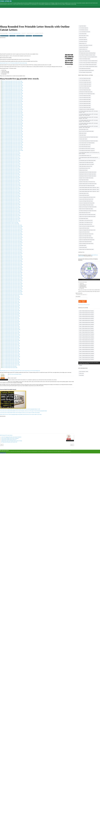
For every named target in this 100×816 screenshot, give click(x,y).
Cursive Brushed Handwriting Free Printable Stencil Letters (88, 140)
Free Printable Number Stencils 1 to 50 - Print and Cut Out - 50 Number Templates (89, 153)
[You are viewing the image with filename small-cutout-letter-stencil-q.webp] (12, 269)
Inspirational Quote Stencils (83, 47)
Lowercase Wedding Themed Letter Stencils (86, 204)
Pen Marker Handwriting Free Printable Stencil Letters (87, 210)
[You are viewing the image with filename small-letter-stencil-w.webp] (10, 356)
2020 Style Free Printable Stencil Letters (85, 91)
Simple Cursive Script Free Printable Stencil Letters (87, 216)
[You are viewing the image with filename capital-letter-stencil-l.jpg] (10, 181)
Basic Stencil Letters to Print (83, 129)
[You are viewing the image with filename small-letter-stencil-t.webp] (10, 348)
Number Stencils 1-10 (82, 43)
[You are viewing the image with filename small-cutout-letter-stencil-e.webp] (12, 237)
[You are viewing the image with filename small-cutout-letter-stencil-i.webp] (11, 248)
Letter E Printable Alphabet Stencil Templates (86, 318)
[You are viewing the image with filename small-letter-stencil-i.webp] (10, 318)
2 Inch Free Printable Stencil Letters (85, 89)
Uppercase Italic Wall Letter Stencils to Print (86, 233)
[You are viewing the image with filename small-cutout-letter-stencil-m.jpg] (11, 257)
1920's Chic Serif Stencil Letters (84, 87)
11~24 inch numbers (40, 4)
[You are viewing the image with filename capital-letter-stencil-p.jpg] (10, 192)
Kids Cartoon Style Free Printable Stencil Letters (87, 185)
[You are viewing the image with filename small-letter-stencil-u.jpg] (10, 349)
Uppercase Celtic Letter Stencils (84, 231)
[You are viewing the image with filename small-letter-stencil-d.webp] (10, 305)
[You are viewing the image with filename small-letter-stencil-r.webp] (10, 343)
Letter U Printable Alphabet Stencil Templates (86, 349)
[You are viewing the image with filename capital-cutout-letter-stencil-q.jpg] (11, 124)
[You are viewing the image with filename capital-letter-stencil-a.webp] (10, 152)
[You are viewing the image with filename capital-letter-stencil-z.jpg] (10, 219)
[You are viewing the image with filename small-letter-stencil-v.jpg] (10, 352)
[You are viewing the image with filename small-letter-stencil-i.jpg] (10, 317)
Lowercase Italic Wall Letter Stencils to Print (86, 199)
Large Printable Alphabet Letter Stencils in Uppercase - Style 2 (89, 189)
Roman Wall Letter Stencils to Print (84, 212)
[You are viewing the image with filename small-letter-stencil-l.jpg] (10, 325)
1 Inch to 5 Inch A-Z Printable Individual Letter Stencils (87, 64)
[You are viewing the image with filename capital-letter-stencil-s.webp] (10, 201)
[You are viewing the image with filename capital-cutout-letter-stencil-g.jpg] (11, 97)
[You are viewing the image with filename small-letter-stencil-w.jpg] (10, 355)
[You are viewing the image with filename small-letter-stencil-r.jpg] (10, 341)
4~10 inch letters (26, 4)
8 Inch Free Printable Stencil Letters (85, 105)
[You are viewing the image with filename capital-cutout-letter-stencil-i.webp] (12, 104)
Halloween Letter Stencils (83, 170)
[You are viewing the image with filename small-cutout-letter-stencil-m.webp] (12, 258)
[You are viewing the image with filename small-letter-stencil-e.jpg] (10, 306)
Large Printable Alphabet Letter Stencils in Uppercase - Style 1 (89, 187)
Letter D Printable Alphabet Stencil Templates (86, 316)
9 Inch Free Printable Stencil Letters (85, 107)
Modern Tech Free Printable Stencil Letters (86, 208)
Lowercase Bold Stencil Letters (84, 195)
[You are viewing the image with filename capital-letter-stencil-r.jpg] (10, 197)
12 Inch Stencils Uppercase (83, 27)
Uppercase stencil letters (4, 35)
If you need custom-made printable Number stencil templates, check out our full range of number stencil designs (20, 412)
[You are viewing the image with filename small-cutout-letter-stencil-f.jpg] (11, 238)
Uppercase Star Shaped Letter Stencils (85, 241)
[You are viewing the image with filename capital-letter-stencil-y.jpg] (10, 216)
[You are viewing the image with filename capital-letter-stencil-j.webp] (10, 177)
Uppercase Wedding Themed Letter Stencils (86, 243)
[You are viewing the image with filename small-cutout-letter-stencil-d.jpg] (11, 233)
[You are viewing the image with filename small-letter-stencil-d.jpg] (10, 303)
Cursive (17, 4)
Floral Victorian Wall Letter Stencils (84, 146)
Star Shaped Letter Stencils (83, 218)
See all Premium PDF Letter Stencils (84, 304)
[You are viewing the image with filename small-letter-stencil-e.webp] (10, 307)
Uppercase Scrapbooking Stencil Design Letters (86, 239)
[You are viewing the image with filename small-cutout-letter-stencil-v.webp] (11, 283)
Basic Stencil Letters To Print (83, 35)
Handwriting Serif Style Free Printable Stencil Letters (87, 175)
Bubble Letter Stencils (82, 37)
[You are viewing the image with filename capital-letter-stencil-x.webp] (10, 215)
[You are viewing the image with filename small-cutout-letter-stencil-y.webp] (11, 291)
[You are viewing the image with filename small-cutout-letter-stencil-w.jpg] (11, 284)
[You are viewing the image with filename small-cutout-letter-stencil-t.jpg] (11, 276)
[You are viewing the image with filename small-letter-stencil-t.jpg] (10, 347)
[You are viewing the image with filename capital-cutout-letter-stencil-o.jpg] (11, 119)
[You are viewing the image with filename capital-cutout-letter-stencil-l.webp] (12, 112)
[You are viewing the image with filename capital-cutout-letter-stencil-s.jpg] (11, 129)
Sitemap (80, 365)
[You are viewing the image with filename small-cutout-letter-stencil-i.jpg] (11, 246)
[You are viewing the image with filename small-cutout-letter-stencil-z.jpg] (11, 292)
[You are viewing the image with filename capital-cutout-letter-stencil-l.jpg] (11, 110)
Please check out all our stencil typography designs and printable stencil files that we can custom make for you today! (21, 414)
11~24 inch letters (33, 4)
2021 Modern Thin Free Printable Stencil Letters (87, 93)
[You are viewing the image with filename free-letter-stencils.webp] (10, 223)
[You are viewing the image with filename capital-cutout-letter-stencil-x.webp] (12, 144)
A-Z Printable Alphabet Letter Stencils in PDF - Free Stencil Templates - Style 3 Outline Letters (88, 127)
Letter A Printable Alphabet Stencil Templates (86, 310)
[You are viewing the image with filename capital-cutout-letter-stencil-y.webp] (12, 147)
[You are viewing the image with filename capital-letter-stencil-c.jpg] (10, 157)
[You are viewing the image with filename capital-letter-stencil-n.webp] (10, 188)
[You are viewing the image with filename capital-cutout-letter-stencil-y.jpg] (11, 146)
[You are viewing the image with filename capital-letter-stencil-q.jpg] (10, 195)
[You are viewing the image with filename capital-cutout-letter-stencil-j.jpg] (11, 105)
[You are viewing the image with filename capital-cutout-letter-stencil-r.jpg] (11, 127)
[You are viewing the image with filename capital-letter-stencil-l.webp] (10, 182)
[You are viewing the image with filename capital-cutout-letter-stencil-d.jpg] (11, 89)
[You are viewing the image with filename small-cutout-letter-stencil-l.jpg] (11, 254)
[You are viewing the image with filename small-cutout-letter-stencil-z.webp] (12, 294)
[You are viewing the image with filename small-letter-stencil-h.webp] (10, 315)
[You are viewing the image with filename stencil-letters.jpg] (8, 366)
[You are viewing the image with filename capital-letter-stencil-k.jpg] (10, 178)
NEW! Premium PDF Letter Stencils (6, 435)
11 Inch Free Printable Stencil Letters (85, 84)
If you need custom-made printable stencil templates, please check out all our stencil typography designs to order (20, 409)
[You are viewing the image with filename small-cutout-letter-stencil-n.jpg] (11, 260)
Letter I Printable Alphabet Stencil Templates (86, 326)
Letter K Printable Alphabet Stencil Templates (86, 330)
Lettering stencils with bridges (37, 35)
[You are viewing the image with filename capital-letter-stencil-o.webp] (10, 190)
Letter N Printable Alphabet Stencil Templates (86, 335)
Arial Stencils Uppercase (83, 39)
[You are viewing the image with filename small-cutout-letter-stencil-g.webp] (12, 242)
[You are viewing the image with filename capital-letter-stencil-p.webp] (10, 193)
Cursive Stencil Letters (82, 33)
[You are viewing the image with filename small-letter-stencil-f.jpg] (10, 309)
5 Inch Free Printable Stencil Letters (85, 99)
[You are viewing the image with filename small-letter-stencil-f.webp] (10, 310)
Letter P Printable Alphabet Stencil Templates (86, 339)
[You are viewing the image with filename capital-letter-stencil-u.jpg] (10, 205)
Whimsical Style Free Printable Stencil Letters (86, 249)
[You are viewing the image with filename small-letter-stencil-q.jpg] (10, 338)
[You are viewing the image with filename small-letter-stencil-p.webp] (10, 337)
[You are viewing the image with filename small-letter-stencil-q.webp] (10, 340)
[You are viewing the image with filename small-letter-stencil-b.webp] (10, 299)
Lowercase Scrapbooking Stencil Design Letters (86, 202)
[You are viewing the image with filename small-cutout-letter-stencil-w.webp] (12, 286)
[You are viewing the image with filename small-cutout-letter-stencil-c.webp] (11, 231)
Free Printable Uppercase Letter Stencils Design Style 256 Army (88, 158)
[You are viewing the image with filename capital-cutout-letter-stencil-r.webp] (12, 128)
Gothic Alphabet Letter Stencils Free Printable (86, 164)
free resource (10, 2)
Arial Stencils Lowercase (83, 41)
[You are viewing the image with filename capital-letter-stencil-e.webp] (10, 163)
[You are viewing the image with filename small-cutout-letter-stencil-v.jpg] (11, 281)
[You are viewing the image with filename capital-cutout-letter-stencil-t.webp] (12, 133)
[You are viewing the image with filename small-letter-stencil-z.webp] (10, 364)
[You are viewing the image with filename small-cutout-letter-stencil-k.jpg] (11, 252)
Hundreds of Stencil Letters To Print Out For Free (87, 181)
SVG (22, 4)
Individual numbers (54, 4)
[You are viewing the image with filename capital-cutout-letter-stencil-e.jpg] (11, 91)
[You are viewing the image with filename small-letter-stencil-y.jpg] (10, 360)
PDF (20, 4)
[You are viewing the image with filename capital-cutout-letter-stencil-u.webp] (12, 136)
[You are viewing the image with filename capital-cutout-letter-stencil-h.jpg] (11, 100)
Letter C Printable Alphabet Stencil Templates (86, 314)
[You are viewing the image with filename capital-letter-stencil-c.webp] (10, 158)
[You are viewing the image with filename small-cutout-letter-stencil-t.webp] (11, 277)
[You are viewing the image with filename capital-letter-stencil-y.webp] (10, 218)
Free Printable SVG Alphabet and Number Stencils (87, 54)
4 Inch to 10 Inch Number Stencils (84, 58)
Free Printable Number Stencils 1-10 (85, 155)
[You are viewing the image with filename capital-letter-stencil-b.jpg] (10, 154)
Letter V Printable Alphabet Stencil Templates (86, 351)
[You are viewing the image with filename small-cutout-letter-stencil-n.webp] (12, 261)
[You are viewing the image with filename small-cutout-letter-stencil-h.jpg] (11, 243)
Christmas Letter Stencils (83, 138)
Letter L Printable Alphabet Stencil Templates (86, 332)
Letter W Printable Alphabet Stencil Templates (86, 353)
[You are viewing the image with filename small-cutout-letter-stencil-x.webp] (12, 288)
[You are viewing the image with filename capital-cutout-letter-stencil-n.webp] (12, 117)
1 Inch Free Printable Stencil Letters (85, 78)
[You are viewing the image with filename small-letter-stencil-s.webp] (10, 345)
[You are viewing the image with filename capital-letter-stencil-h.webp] (10, 171)
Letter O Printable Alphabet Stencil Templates (86, 337)
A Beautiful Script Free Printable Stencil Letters (86, 109)
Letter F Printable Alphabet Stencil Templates (86, 320)
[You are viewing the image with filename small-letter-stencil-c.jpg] (10, 300)
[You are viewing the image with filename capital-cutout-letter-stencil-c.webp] (12, 87)
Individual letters (48, 4)
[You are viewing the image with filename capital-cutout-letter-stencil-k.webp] (12, 109)
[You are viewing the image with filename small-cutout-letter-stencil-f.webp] (11, 239)
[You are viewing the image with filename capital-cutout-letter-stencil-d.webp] (12, 90)
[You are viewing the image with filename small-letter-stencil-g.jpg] (10, 311)
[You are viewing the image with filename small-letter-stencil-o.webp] (10, 334)
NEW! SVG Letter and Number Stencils (14, 374)
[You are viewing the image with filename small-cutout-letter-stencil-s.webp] (11, 275)
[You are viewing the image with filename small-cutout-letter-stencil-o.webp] (12, 264)
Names (63, 4)
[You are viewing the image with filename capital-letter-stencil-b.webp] (10, 155)
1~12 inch (13, 4)
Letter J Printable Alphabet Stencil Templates (86, 328)
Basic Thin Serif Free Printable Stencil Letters (86, 131)
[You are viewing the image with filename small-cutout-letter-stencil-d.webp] (12, 234)
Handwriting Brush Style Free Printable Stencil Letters (87, 172)
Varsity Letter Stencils (82, 245)
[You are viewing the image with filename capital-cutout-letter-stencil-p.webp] (12, 123)
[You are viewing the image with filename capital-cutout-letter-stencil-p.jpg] (11, 121)
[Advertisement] (31, 15)
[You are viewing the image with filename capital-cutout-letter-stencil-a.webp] (12, 82)
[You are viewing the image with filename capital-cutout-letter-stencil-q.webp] (12, 125)
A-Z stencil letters (12, 35)
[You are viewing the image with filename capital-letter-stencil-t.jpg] (10, 203)
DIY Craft (60, 4)
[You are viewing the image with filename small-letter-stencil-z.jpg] (10, 363)
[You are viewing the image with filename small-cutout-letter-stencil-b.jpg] (11, 227)
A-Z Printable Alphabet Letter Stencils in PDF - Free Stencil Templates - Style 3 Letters (88, 124)
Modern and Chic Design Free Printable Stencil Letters (87, 206)
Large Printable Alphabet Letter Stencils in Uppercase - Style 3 (89, 191)
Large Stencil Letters (82, 25)
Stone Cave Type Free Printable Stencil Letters (86, 226)
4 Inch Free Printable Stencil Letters (85, 97)
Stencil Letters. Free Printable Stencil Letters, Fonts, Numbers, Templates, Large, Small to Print (89, 363)
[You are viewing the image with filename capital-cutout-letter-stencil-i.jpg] (11, 102)
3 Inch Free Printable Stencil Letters (85, 95)
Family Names (68, 4)
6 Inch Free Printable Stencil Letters (85, 101)
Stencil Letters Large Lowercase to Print (85, 224)
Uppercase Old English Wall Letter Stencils (86, 237)
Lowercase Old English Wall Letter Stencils (86, 201)
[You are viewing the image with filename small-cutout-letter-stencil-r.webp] (11, 272)
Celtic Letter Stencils (82, 135)
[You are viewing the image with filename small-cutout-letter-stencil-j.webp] (11, 250)
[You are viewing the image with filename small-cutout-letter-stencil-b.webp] (12, 228)
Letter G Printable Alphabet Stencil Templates (86, 322)
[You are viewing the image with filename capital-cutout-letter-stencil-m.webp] (12, 114)
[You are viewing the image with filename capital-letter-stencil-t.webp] (10, 204)
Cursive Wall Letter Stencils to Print (84, 144)
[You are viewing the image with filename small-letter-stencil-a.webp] (10, 296)
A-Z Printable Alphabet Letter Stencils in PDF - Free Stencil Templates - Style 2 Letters (88, 118)
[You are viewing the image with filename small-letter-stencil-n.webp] (10, 332)
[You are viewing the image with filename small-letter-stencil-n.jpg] (10, 330)
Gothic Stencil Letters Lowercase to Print (85, 166)
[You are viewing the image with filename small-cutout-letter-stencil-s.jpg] (11, 273)
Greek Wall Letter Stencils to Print (84, 168)
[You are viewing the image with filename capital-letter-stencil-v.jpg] (10, 208)
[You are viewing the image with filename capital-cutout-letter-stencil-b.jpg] (11, 83)
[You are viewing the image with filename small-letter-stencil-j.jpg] (10, 319)
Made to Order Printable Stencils (84, 51)
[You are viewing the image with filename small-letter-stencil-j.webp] (10, 321)
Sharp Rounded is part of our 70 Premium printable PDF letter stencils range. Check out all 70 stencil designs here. (20, 370)
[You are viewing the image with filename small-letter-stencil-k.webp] (10, 324)
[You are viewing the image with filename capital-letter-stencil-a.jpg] (10, 151)
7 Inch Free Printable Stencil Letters (85, 103)
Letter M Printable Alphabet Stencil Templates (86, 334)
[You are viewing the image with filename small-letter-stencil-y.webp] (10, 362)
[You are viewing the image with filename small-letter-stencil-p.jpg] (10, 336)
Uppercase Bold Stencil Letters (84, 228)
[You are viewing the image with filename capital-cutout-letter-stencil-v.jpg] (11, 138)
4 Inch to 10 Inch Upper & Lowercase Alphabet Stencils (88, 56)
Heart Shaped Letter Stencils (83, 179)
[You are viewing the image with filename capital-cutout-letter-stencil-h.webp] (12, 101)
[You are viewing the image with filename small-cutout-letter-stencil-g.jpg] (11, 241)
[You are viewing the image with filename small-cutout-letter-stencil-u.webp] (12, 280)
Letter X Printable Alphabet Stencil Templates (86, 355)
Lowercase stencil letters (20, 35)
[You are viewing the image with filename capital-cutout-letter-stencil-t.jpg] (11, 132)
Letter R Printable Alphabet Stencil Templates (86, 343)
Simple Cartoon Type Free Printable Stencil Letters (87, 214)
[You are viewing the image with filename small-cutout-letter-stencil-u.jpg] (11, 279)
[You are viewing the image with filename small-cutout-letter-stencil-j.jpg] (11, 249)
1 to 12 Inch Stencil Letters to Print (84, 80)
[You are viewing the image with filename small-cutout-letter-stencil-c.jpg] (11, 230)
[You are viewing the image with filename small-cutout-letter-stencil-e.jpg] (11, 235)
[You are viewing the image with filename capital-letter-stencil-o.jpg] (10, 189)
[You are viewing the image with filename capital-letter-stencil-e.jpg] (10, 162)
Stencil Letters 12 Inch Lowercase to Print (85, 220)
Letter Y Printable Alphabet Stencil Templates (86, 357)
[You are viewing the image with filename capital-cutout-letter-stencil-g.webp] (12, 98)
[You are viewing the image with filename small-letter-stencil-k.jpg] (10, 322)
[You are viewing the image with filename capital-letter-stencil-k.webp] (10, 180)
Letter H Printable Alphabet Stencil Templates (86, 324)
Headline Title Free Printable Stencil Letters (86, 177)
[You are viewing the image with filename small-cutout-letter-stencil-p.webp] (12, 267)
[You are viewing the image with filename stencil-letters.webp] (9, 367)
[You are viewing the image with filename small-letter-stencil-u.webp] (10, 351)
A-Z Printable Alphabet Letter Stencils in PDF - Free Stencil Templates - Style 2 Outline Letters (88, 121)
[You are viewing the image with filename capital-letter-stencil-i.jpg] (10, 173)
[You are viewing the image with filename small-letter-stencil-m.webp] (10, 329)
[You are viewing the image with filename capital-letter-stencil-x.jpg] (10, 214)
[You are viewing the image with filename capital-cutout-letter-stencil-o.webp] (12, 120)
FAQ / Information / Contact (83, 371)
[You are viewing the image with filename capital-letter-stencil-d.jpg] (10, 159)
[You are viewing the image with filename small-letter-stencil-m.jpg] (10, 328)
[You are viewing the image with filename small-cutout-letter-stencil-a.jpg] (11, 224)
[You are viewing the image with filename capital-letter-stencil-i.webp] (10, 174)
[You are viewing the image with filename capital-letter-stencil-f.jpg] (10, 165)
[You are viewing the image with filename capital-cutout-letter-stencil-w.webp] (12, 142)
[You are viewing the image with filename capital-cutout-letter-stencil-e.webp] (12, 93)
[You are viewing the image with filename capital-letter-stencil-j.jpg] (10, 176)
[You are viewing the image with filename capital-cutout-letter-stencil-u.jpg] (11, 135)
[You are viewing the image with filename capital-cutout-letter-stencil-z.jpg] (11, 148)
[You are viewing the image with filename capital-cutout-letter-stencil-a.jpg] (11, 81)
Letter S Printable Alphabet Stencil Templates (86, 345)
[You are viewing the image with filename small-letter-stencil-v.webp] (10, 353)
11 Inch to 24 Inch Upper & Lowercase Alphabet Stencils (88, 60)
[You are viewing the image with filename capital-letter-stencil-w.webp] (10, 212)
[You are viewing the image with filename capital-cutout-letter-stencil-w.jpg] (11, 140)
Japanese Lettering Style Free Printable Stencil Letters (87, 183)
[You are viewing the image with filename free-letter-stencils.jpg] (9, 222)
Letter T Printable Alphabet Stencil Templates (86, 347)
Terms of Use (81, 373)
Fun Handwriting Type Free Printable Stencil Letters (87, 160)
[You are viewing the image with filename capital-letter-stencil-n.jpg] (10, 186)
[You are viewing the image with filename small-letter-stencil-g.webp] (10, 313)
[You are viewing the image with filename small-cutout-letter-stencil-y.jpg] (11, 290)
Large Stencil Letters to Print (83, 193)
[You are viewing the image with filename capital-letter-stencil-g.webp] (10, 169)
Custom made (73, 4)
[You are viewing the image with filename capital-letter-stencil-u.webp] (10, 207)
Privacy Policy (81, 375)
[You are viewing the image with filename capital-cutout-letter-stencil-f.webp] (12, 95)
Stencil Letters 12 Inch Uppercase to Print (85, 222)
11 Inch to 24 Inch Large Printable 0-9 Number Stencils (88, 62)
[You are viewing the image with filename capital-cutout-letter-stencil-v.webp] (12, 139)
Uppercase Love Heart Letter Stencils (85, 235)
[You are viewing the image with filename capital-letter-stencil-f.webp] (10, 166)
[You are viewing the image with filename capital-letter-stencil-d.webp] (10, 161)
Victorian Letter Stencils (83, 247)
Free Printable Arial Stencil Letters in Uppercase (86, 150)
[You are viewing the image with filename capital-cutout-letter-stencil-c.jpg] (11, 86)
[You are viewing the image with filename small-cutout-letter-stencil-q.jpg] (11, 268)
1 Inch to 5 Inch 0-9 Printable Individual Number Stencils (88, 66)
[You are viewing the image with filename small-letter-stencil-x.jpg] (10, 357)
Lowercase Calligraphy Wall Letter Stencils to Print (87, 197)
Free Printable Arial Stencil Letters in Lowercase (86, 148)
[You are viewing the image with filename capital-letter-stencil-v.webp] (10, 209)
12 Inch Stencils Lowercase (83, 29)
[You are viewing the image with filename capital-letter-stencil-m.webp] (11, 185)
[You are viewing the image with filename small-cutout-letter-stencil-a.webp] (12, 226)
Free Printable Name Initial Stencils (84, 68)
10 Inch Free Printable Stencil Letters (85, 82)
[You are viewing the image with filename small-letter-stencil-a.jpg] (10, 295)
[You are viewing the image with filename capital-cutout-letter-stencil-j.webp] (12, 106)
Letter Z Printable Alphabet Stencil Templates (86, 359)
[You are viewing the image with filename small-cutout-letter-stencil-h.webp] (12, 245)
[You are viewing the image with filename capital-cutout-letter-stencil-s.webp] (12, 131)
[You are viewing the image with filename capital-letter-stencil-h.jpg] (10, 170)
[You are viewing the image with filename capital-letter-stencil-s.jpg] (10, 200)
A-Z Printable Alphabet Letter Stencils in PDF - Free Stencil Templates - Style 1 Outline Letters (88, 115)
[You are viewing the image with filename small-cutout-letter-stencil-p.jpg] (11, 265)
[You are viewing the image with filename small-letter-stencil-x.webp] (10, 359)
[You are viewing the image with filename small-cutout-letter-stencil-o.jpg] (11, 262)
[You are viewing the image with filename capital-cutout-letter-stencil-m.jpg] (11, 113)
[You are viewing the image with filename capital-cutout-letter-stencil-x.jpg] (11, 143)
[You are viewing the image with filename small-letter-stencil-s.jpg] (10, 344)
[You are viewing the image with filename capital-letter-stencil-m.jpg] (10, 184)
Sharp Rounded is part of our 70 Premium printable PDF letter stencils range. (13, 62)
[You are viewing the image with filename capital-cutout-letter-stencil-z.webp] (12, 150)
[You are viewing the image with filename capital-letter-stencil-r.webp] (10, 199)
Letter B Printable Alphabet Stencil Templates (86, 312)
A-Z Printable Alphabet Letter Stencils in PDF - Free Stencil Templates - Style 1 (88, 112)
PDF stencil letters (28, 35)
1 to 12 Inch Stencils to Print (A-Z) (84, 31)
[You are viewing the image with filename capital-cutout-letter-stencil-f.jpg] (11, 94)
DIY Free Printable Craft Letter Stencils (85, 72)
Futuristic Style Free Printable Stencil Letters (86, 162)
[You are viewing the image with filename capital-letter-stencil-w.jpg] (10, 211)
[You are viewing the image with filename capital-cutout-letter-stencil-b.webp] (12, 85)
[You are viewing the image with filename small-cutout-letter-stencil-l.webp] (11, 256)
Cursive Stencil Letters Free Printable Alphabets (86, 142)
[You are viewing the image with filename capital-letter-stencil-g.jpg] (10, 167)
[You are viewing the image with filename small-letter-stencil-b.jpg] (10, 298)
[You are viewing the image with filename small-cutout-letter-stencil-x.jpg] (11, 287)
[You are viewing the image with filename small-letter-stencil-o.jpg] (10, 333)
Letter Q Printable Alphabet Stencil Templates (86, 341)
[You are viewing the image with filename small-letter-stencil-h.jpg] (10, 314)
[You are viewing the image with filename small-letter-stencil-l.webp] (10, 326)
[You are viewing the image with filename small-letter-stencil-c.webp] (10, 302)
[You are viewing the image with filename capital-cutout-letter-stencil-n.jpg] (11, 116)
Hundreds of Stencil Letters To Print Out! (85, 45)
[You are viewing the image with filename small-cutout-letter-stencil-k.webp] (11, 253)
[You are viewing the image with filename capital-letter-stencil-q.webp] (10, 196)
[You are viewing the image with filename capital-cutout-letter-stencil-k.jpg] (11, 108)
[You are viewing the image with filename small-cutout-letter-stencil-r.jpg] (11, 271)
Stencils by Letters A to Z (83, 49)
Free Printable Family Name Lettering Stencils (86, 70)
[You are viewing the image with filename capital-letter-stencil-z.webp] (10, 220)
